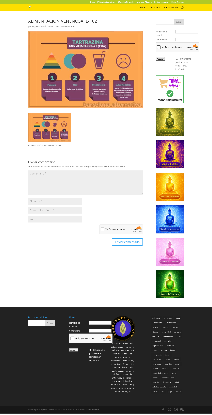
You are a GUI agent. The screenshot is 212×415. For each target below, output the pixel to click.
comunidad (166, 332)
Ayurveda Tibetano (144, 2)
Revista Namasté (161, 2)
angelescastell (39, 26)
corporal (155, 336)
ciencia (155, 332)
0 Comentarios (68, 26)
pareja (178, 364)
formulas (170, 345)
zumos (178, 391)
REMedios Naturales (126, 2)
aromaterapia (158, 322)
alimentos (168, 318)
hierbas (164, 350)
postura (175, 368)
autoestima (171, 322)
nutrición (168, 364)
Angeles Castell (46, 409)
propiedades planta (160, 373)
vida (162, 391)
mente (167, 359)
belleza (155, 327)
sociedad (173, 387)
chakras (175, 327)
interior (168, 355)
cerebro (165, 327)
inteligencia (157, 355)
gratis (154, 350)
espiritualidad (157, 345)
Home (92, 2)
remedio (155, 382)
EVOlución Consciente (106, 2)
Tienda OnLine (171, 7)
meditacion (156, 359)
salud (176, 382)
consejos (177, 332)
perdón (155, 368)
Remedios (167, 382)
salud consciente (159, 387)
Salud (143, 7)
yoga (170, 391)
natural (177, 359)
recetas (155, 377)
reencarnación (168, 377)
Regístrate (180, 69)
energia (167, 341)
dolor (179, 336)
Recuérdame (185, 58)
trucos (154, 391)
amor (178, 318)
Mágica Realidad (177, 2)
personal (165, 368)
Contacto (153, 7)
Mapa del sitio (93, 409)
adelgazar (156, 318)
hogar (172, 350)
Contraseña (161, 39)
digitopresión (168, 336)
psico (174, 373)
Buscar (179, 21)
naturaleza (156, 364)
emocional (156, 341)
